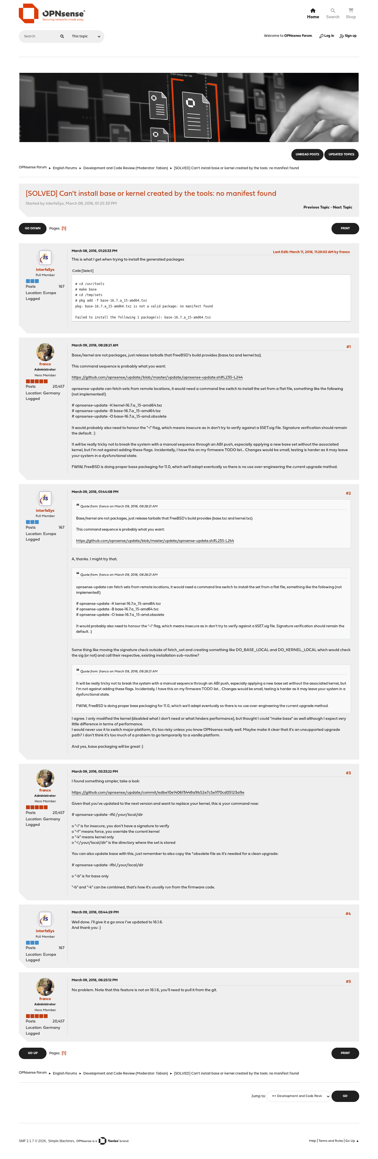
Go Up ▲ (352, 1141)
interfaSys (45, 270)
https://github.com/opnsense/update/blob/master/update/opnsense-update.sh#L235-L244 (157, 378)
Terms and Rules (331, 1141)
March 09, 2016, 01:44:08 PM (95, 492)
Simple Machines (61, 1141)
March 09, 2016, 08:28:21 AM (95, 345)
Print (345, 228)
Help (312, 1141)
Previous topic (317, 207)
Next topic (342, 207)
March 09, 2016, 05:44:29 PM (95, 912)
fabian (161, 168)
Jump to (258, 1096)
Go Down (32, 228)
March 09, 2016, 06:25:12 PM (95, 980)
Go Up (33, 1053)
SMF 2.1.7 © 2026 (32, 1141)
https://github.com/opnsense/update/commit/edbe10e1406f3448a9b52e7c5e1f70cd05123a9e (158, 793)
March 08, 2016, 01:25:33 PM (94, 251)
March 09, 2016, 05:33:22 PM (95, 771)
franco (45, 364)
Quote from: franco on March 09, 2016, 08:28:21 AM (118, 506)
